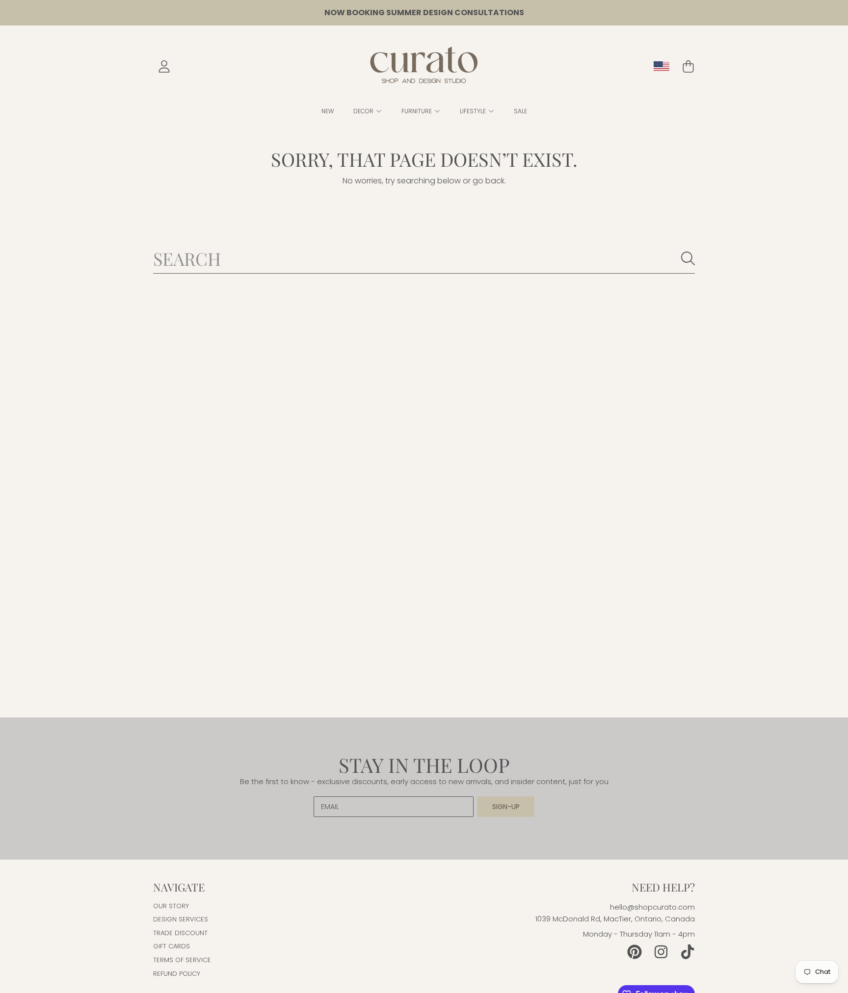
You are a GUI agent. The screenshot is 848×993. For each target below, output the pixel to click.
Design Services (180, 919)
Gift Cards (171, 946)
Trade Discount (180, 933)
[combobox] (424, 258)
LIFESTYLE (473, 111)
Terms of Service (182, 960)
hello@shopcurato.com (652, 907)
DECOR (364, 111)
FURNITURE (417, 111)
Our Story (171, 906)
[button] (688, 66)
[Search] (688, 258)
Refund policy (176, 973)
